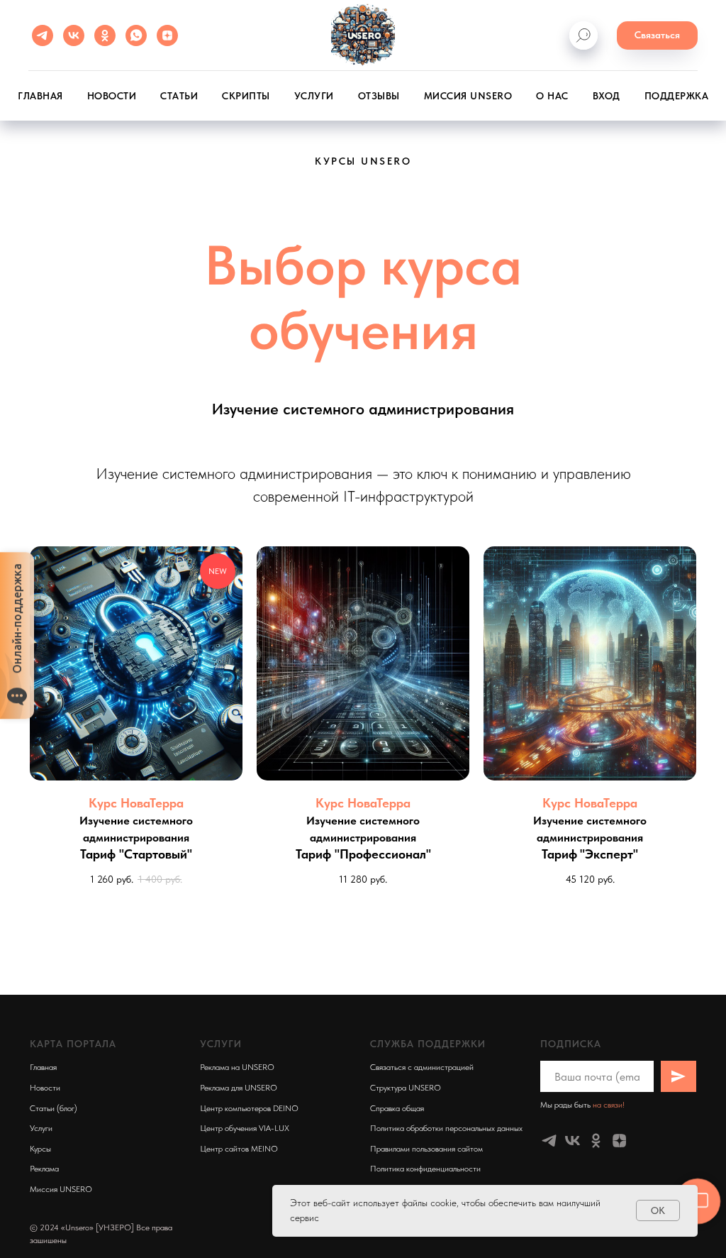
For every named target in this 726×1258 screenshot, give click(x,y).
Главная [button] (40, 95)
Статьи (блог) (53, 1108)
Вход (606, 95)
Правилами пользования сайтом (426, 1149)
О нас (552, 95)
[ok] (105, 35)
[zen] (167, 35)
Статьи (179, 95)
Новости (45, 1088)
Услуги (314, 95)
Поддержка (676, 95)
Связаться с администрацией (422, 1067)
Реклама (44, 1169)
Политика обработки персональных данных (446, 1128)
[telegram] (42, 35)
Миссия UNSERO (468, 95)
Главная (43, 1067)
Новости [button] (112, 95)
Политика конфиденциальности (425, 1169)
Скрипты (246, 95)
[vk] (73, 35)
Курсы (40, 1149)
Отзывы (379, 95)
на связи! (609, 1105)
